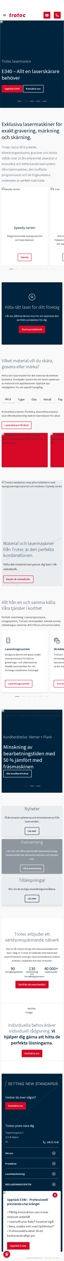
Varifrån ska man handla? (32, 984)
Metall (47, 399)
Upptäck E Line (18, 1245)
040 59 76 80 (53, 1142)
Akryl (8, 399)
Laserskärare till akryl (17, 425)
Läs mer (32, 831)
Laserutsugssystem (18, 683)
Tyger (21, 399)
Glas (34, 399)
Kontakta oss (33, 88)
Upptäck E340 (12, 88)
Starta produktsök (32, 329)
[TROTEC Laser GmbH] (17, 15)
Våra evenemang (32, 868)
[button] (6, 1254)
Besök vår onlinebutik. (18, 579)
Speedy (25, 257)
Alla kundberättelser (17, 773)
